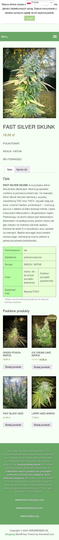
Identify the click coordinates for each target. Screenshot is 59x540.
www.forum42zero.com (29, 508)
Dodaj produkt (13, 366)
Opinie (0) (21, 169)
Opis (9, 169)
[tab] (10, 169)
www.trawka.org (29, 516)
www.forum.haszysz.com (29, 499)
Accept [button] (29, 18)
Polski (35, 2)
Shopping (10, 534)
